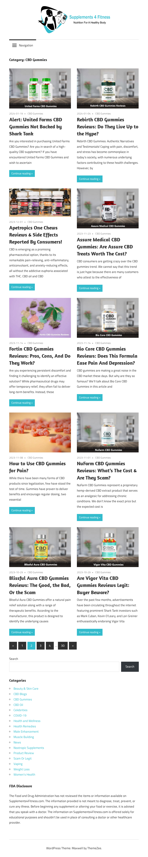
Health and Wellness (27, 721)
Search (13, 658)
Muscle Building (24, 737)
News (17, 742)
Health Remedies (25, 726)
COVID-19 (20, 715)
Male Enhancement (26, 731)
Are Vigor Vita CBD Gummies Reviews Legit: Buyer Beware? (103, 585)
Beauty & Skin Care (26, 688)
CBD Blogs (20, 694)
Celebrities (20, 710)
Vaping (18, 763)
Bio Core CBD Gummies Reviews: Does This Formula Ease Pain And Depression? (107, 356)
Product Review (24, 753)
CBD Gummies (35, 113)
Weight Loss (22, 769)
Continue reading (21, 173)
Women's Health (24, 774)
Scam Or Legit (23, 758)
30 (63, 645)
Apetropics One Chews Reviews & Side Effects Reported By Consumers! (35, 234)
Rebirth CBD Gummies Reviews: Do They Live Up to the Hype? (107, 126)
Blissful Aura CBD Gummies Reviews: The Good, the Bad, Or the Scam (40, 585)
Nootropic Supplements (29, 747)
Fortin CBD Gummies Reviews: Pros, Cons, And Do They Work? (40, 356)
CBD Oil (18, 704)
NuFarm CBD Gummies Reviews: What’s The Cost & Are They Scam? (107, 470)
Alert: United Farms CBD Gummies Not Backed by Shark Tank (35, 126)
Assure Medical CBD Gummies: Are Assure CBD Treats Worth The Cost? (105, 246)
